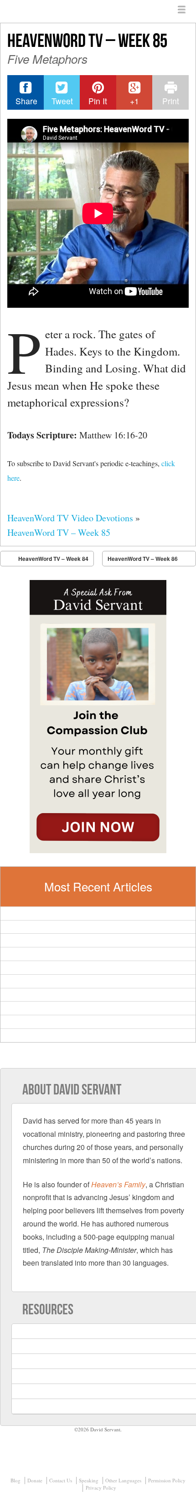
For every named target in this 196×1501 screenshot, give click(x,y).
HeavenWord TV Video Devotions (70, 518)
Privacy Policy (101, 1487)
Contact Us (60, 1480)
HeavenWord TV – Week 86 (143, 559)
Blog (15, 1480)
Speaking (88, 1480)
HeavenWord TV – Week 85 (58, 532)
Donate (34, 1480)
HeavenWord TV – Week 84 (53, 559)
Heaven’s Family (118, 1184)
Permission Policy (167, 1480)
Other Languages (123, 1480)
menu (181, 10)
